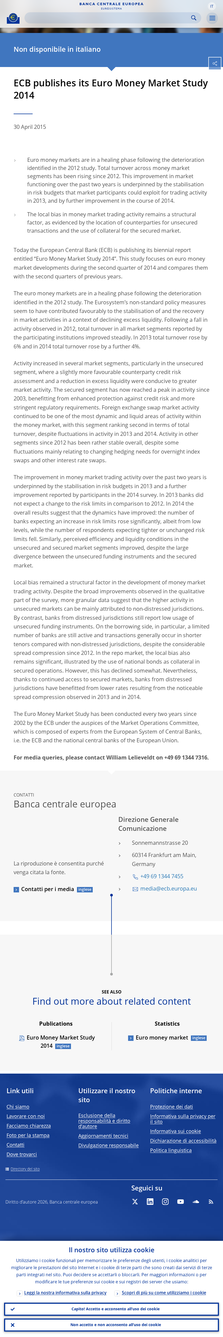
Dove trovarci (22, 1154)
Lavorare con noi (26, 1116)
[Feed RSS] (211, 1201)
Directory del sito (25, 1169)
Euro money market (162, 1038)
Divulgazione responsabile (108, 1145)
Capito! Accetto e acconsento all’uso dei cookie (116, 1309)
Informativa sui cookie (175, 1131)
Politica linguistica (171, 1150)
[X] (134, 1201)
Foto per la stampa (28, 1135)
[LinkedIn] (150, 1201)
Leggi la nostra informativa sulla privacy (65, 1293)
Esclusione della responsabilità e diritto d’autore (104, 1121)
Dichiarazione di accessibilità (183, 1141)
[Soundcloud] (195, 1201)
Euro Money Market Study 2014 (61, 1042)
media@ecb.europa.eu (168, 889)
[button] (212, 6)
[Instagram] (165, 1201)
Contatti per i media (47, 889)
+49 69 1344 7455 (161, 877)
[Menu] (212, 18)
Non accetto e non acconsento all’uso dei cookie (115, 1325)
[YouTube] (180, 1201)
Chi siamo (18, 1107)
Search (193, 18)
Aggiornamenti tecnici (103, 1136)
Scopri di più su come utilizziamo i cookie (164, 1293)
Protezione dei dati (171, 1107)
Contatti (15, 1145)
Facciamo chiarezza (29, 1126)
